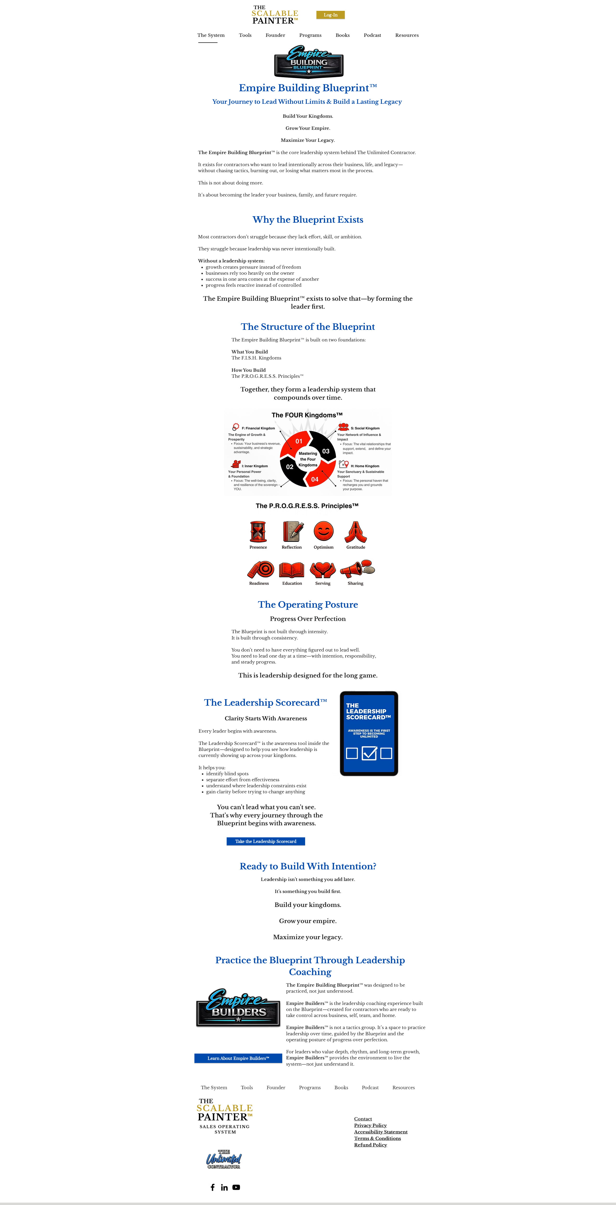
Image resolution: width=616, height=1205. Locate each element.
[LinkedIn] (224, 1187)
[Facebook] (212, 1187)
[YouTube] (236, 1187)
